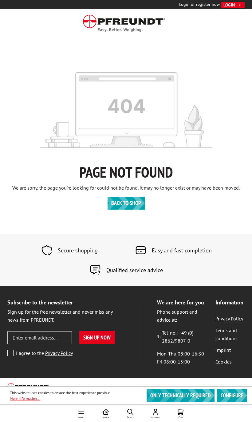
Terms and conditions (226, 334)
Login (229, 5)
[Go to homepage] (124, 23)
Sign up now (97, 337)
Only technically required (180, 395)
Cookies (223, 362)
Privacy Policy (59, 353)
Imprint (223, 350)
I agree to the (44, 353)
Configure (232, 395)
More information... (25, 398)
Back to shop (126, 203)
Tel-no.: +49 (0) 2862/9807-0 (177, 337)
